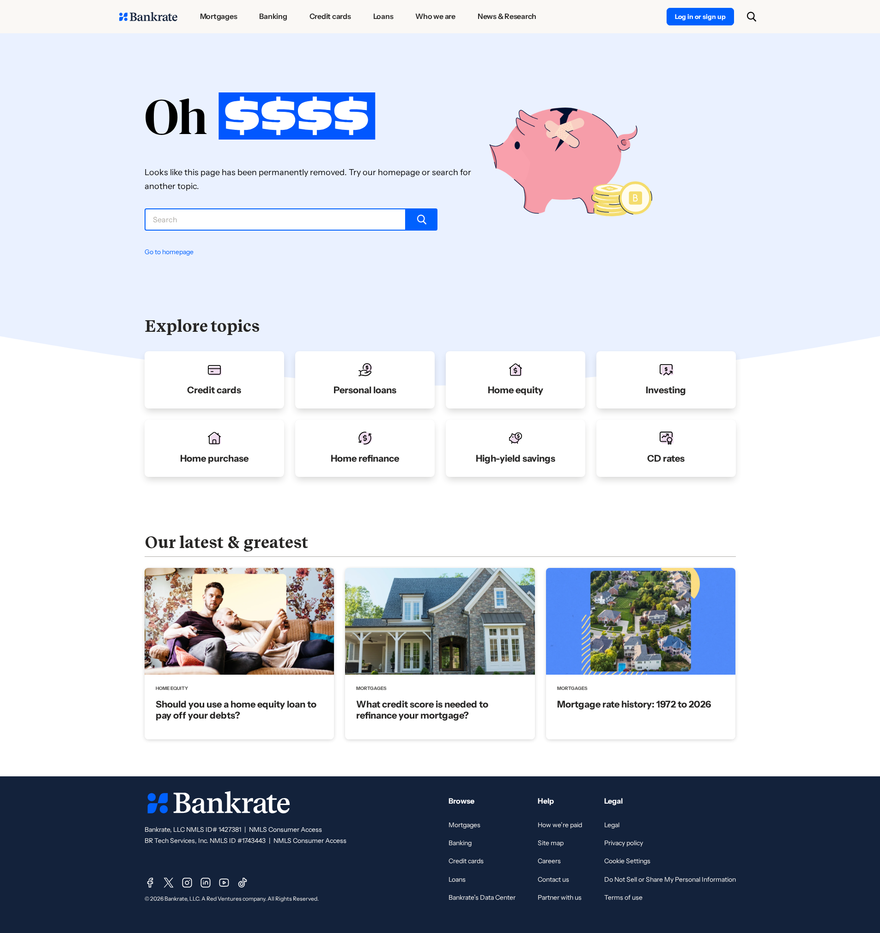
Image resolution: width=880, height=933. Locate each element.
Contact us (553, 879)
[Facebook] (150, 882)
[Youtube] (224, 882)
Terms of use (623, 897)
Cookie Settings (627, 861)
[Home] (148, 16)
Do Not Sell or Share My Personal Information (670, 879)
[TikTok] (242, 882)
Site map (551, 843)
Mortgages (464, 825)
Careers (549, 861)
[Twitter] (168, 882)
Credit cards (466, 861)
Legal (611, 825)
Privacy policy (623, 843)
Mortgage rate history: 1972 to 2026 (634, 704)
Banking (460, 843)
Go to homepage (169, 252)
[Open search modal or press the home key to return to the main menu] (751, 16)
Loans (457, 879)
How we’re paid (560, 825)
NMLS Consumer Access (285, 829)
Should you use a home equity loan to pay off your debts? (236, 710)
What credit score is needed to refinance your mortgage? (422, 710)
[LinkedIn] (205, 882)
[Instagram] (187, 882)
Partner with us (560, 897)
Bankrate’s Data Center (482, 897)
